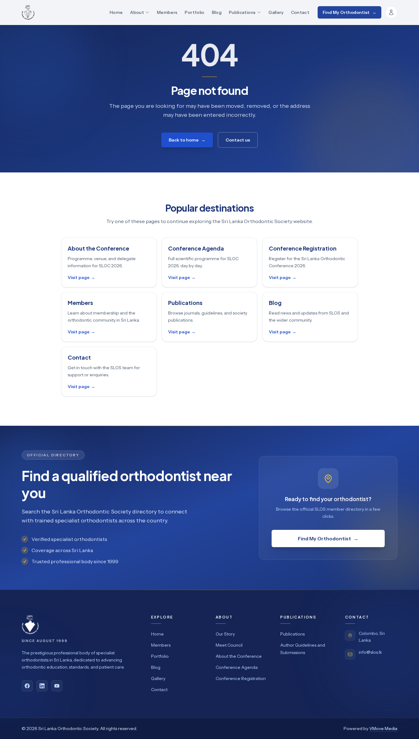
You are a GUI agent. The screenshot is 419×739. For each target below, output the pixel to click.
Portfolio (194, 12)
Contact (300, 12)
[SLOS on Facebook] (27, 685)
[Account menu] (391, 12)
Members (167, 12)
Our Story (225, 634)
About (137, 12)
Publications (242, 12)
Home (116, 12)
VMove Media (383, 728)
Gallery (276, 12)
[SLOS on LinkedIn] (42, 685)
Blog (217, 12)
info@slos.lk (370, 652)
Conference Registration (241, 678)
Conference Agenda (237, 667)
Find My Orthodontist (349, 12)
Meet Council (229, 645)
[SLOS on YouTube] (56, 685)
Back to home (187, 140)
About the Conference (239, 656)
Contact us (238, 140)
